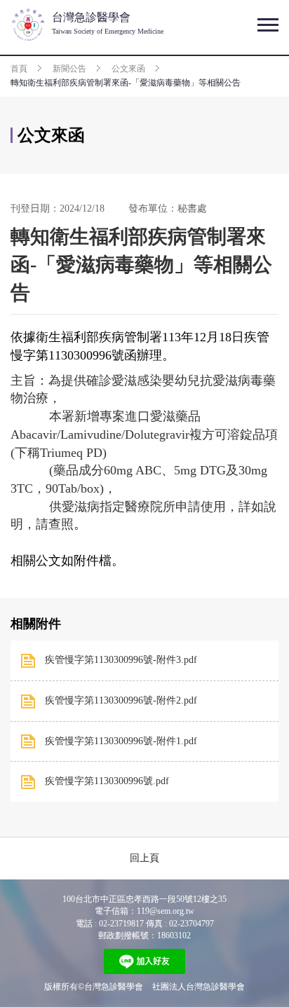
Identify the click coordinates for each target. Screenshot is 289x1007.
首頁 (19, 69)
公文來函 (128, 69)
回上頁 (144, 858)
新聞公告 (69, 69)
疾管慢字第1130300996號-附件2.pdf (121, 700)
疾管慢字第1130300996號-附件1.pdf (121, 741)
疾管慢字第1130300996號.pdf (107, 781)
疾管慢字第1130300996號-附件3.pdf (121, 660)
